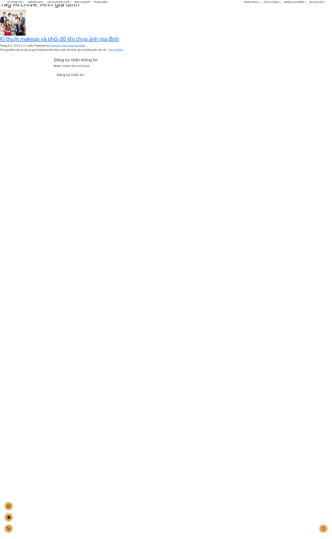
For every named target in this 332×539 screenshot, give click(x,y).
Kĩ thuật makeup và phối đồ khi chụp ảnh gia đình (59, 39)
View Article (115, 50)
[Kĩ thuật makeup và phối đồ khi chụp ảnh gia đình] (13, 22)
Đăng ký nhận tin (70, 75)
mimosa (55, 46)
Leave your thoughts (72, 46)
